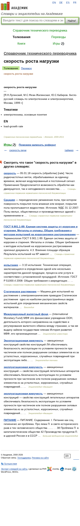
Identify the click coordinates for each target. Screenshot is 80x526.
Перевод (26, 68)
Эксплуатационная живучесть (23, 340)
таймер (69, 150)
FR (74, 2)
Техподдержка (24, 458)
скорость (10, 173)
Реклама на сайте (40, 458)
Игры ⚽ (59, 43)
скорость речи (17, 150)
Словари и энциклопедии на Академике (32, 14)
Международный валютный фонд (26, 314)
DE (61, 2)
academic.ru (14, 6)
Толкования (21, 37)
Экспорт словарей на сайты (14, 469)
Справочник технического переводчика (40, 30)
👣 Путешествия (9, 464)
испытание (11, 264)
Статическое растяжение (20, 291)
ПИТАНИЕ (10, 420)
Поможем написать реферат (37, 144)
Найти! (72, 20)
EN (54, 2)
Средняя (9, 199)
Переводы (58, 37)
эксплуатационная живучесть (23, 367)
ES (68, 2)
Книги (21, 43)
